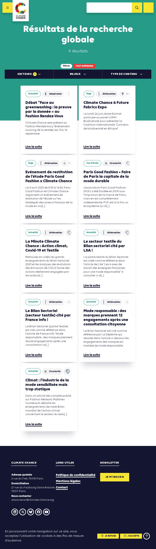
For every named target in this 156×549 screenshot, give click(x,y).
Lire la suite (33, 147)
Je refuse (110, 536)
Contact (62, 487)
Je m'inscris (114, 477)
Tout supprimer (84, 66)
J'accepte (133, 536)
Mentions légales (68, 481)
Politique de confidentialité (75, 475)
